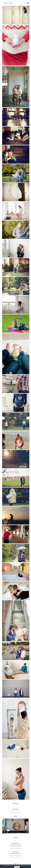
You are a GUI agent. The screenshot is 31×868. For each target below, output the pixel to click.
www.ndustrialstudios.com (15, 846)
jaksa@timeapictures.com (15, 812)
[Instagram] (17, 863)
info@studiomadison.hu (15, 857)
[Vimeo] (15, 863)
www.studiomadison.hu (15, 855)
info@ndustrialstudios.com (15, 848)
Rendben (17, 866)
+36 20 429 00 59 (15, 811)
